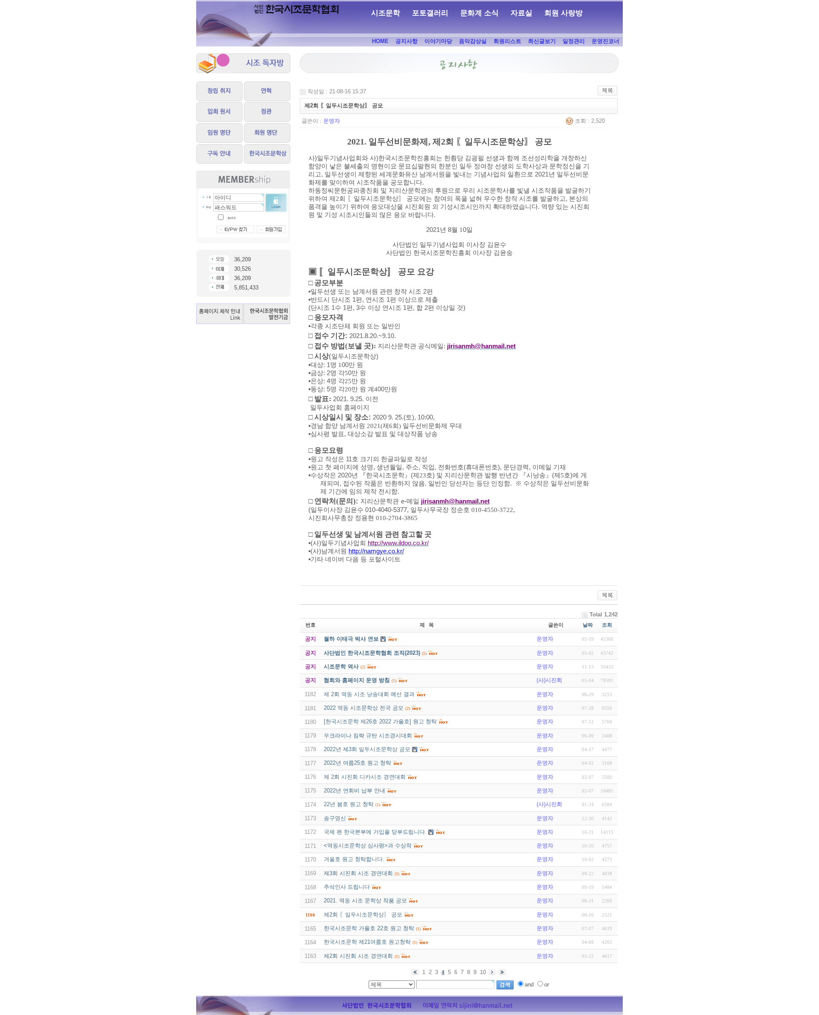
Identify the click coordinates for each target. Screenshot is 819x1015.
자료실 (521, 13)
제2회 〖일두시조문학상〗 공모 (363, 914)
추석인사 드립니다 (347, 887)
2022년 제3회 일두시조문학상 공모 (367, 749)
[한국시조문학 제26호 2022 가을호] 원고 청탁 (380, 721)
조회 (607, 625)
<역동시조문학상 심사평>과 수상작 (368, 845)
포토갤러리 (430, 13)
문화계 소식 (479, 13)
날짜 (588, 625)
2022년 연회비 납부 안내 (354, 790)
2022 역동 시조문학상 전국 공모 (364, 708)
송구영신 (335, 818)
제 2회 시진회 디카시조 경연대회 (365, 777)
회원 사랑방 (563, 13)
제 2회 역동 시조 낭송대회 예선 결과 (369, 694)
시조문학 (385, 13)
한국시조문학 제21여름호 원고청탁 (367, 942)
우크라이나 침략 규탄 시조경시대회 (368, 735)
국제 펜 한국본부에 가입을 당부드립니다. (375, 832)
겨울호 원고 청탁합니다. (354, 859)
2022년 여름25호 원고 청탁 (357, 763)
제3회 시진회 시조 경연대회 (358, 873)
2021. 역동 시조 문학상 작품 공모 (365, 900)
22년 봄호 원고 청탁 (349, 804)
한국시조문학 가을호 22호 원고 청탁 (369, 928)
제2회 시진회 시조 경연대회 (358, 956)
